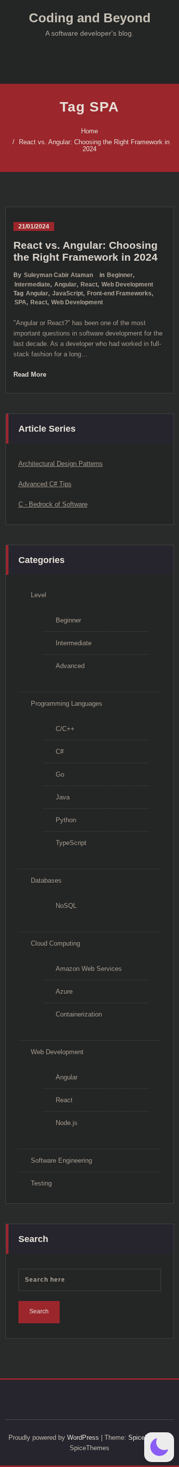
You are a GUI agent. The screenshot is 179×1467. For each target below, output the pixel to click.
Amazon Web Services (89, 968)
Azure (64, 991)
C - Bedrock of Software (53, 504)
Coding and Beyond (90, 17)
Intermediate (32, 284)
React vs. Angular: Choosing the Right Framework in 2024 (94, 145)
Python (66, 820)
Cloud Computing (55, 943)
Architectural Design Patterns (60, 463)
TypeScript (71, 842)
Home (89, 131)
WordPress (83, 1437)
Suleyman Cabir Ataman (58, 275)
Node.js (67, 1123)
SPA (20, 302)
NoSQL (66, 905)
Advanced (70, 666)
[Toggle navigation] (89, 62)
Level (38, 595)
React (89, 284)
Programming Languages (66, 703)
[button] (159, 1447)
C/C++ (65, 729)
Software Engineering (61, 1160)
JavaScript (67, 293)
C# (60, 751)
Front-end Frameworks (119, 293)
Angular (65, 284)
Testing (41, 1183)
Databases (46, 880)
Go (60, 774)
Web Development (127, 284)
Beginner (120, 275)
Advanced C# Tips (45, 484)
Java (63, 797)
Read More (29, 374)
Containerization (79, 1014)
